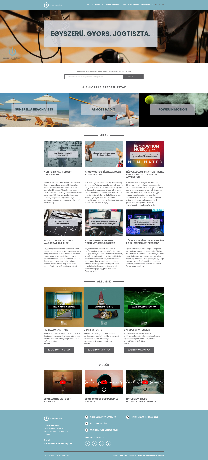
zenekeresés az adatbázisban (103, 430)
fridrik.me (141, 456)
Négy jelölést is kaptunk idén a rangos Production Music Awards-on (145, 174)
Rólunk (90, 5)
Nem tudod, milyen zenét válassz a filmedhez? (58, 241)
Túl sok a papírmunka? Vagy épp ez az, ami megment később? (145, 241)
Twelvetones (133, 5)
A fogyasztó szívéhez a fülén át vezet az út (103, 173)
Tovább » (48, 344)
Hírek (124, 5)
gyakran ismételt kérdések (102, 417)
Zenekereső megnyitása (59, 350)
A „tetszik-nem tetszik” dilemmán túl (58, 173)
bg (156, 5)
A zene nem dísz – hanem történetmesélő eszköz (100, 241)
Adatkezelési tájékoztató (155, 456)
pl (160, 5)
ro (163, 5)
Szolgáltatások (113, 5)
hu (153, 5)
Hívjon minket (144, 417)
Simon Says (123, 456)
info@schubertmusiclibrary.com (58, 443)
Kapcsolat (145, 5)
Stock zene (99, 5)
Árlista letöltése (98, 423)
